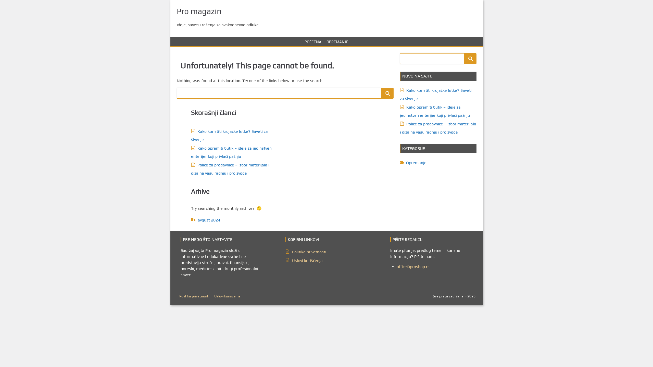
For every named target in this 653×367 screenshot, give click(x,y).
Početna (313, 42)
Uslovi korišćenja (307, 260)
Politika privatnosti (309, 252)
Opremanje (337, 42)
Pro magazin (199, 11)
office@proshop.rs (413, 266)
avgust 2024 (209, 220)
